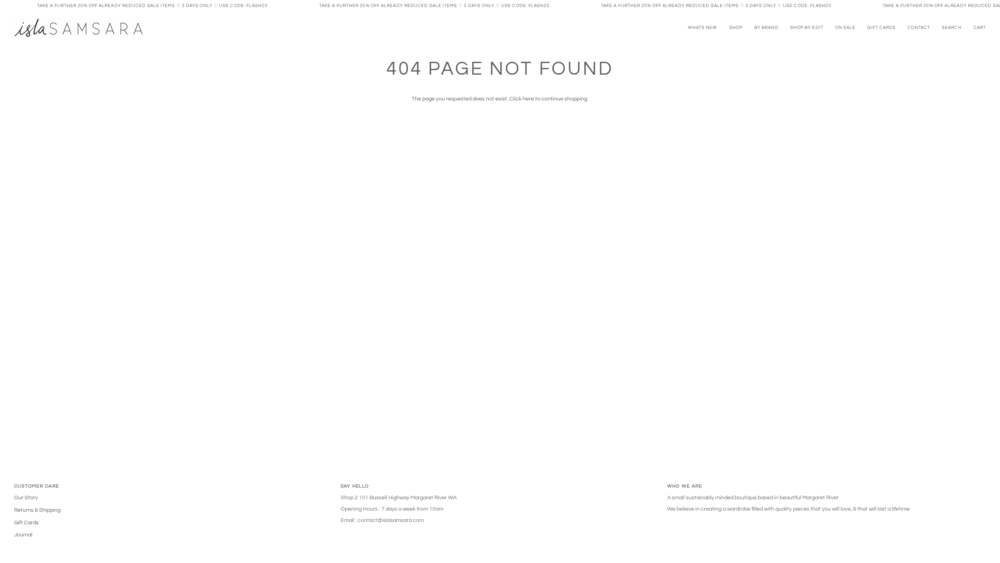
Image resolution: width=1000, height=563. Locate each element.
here (528, 99)
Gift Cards (26, 522)
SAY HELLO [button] (355, 486)
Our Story (26, 497)
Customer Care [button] (36, 486)
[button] (735, 27)
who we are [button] (684, 486)
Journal (23, 535)
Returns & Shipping (37, 510)
